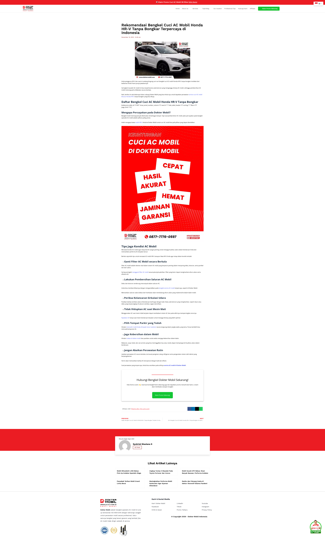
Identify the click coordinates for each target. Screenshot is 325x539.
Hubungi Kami (242, 8)
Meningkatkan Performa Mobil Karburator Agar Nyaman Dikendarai (160, 483)
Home (178, 8)
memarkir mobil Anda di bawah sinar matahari (141, 327)
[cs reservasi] (315, 527)
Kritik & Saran (157, 510)
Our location (218, 8)
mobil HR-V (138, 122)
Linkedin (180, 503)
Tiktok (179, 507)
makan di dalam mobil (134, 338)
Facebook (155, 507)
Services (195, 8)
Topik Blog (205, 8)
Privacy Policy (207, 510)
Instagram (205, 507)
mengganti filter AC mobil (140, 272)
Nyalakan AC (125, 318)
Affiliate (252, 8)
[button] (189, 409)
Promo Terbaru (182, 510)
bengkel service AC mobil (167, 288)
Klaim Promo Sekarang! (162, 395)
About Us (185, 8)
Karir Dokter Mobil (158, 503)
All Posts (137, 447)
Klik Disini (171, 2)
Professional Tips (230, 8)
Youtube (205, 503)
